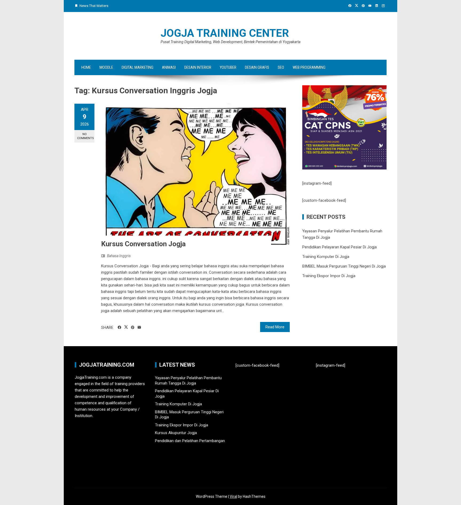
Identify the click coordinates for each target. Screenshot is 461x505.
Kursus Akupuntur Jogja (176, 432)
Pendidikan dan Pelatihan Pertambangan (190, 440)
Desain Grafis (257, 67)
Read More (274, 327)
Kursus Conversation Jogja (143, 244)
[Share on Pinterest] (132, 327)
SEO (281, 67)
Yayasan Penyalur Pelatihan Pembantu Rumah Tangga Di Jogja (188, 380)
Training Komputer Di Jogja (325, 256)
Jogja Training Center (225, 33)
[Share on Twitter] (126, 327)
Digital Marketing (137, 67)
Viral (233, 496)
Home (86, 67)
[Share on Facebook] (119, 327)
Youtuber (228, 67)
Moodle (106, 67)
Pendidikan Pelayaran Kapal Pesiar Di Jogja (339, 247)
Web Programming (309, 67)
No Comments (85, 136)
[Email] (139, 327)
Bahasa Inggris (119, 256)
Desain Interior (197, 67)
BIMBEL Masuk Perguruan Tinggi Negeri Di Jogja (344, 266)
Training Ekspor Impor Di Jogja (328, 275)
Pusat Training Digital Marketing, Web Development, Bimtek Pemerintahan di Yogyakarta (230, 42)
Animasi (169, 67)
